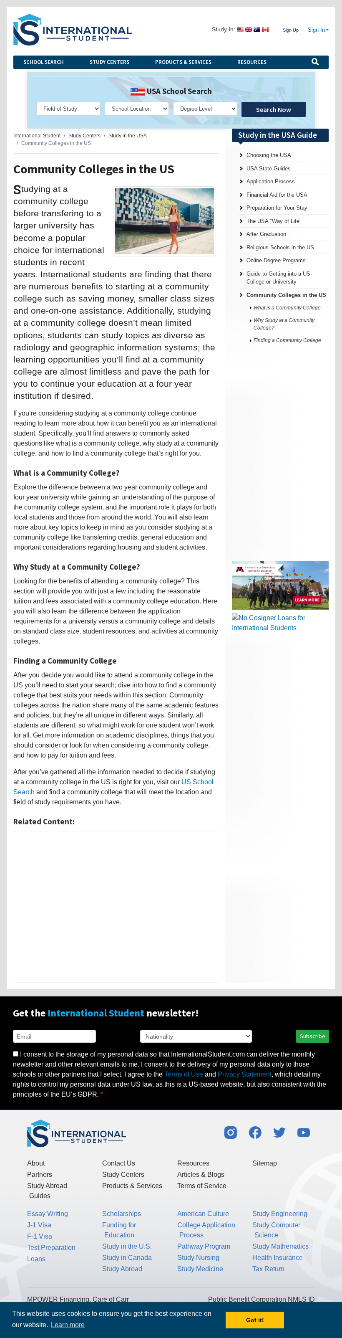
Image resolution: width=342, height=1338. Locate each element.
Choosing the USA (268, 155)
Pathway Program (203, 1246)
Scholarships (121, 1213)
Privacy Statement (245, 1074)
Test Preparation (51, 1247)
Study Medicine (200, 1268)
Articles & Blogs (200, 1174)
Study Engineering (279, 1213)
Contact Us (118, 1163)
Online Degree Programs (276, 260)
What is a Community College (287, 308)
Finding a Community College (287, 340)
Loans (36, 1258)
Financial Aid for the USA (276, 195)
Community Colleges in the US (286, 295)
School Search (43, 62)
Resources (252, 62)
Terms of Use (183, 1074)
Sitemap (264, 1163)
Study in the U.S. (127, 1246)
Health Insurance (277, 1257)
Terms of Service (201, 1185)
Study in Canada (127, 1257)
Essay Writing (47, 1213)
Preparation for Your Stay (276, 208)
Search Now (273, 109)
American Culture (203, 1213)
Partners (39, 1174)
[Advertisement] (116, 907)
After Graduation (266, 234)
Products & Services (183, 62)
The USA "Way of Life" (274, 221)
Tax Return (268, 1268)
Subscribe (312, 1036)
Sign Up (291, 30)
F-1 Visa (39, 1236)
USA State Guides (268, 168)
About (36, 1163)
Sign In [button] (316, 30)
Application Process (270, 181)
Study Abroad (122, 1268)
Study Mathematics (280, 1246)
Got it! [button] (255, 1320)
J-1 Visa (39, 1225)
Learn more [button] (68, 1324)
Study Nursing (198, 1257)
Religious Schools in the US (280, 247)
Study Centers (109, 62)
